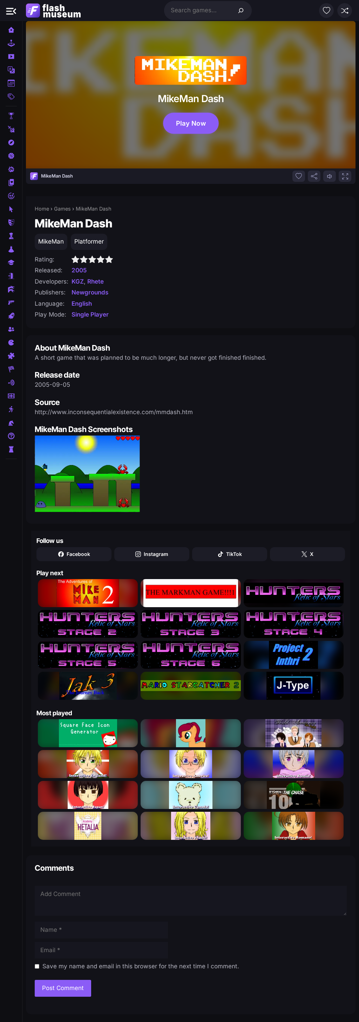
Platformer (89, 241)
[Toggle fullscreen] (345, 176)
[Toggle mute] (329, 176)
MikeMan (51, 241)
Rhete (95, 281)
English (82, 303)
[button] (11, 10)
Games (62, 209)
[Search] (240, 10)
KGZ (78, 281)
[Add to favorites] (298, 176)
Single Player (90, 314)
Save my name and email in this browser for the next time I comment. (140, 966)
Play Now (190, 123)
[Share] (314, 176)
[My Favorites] (326, 10)
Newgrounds (90, 292)
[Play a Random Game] (344, 10)
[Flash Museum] (53, 10)
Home (42, 209)
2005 (79, 270)
